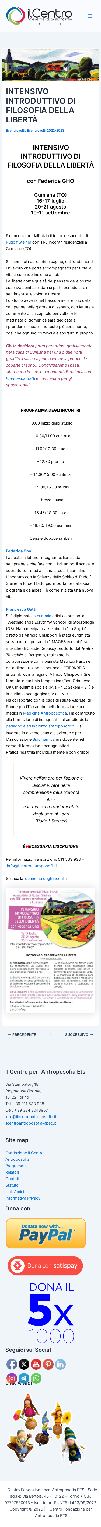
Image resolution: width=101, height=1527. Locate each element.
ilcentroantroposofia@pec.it (30, 1123)
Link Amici (14, 1191)
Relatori (12, 1172)
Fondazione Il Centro (24, 1152)
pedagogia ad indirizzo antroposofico (40, 726)
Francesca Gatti (20, 378)
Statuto (12, 1185)
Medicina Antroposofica (45, 713)
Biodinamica (44, 739)
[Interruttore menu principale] (90, 16)
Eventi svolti (15, 130)
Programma (16, 1165)
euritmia (44, 615)
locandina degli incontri (45, 878)
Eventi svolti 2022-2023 (45, 130)
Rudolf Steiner (18, 242)
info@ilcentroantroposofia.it (32, 865)
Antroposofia (17, 1159)
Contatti (12, 1178)
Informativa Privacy (22, 1198)
